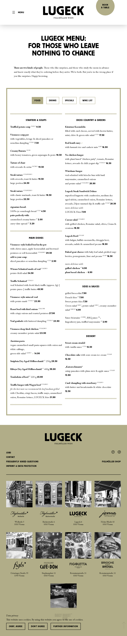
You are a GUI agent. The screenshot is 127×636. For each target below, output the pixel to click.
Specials (69, 100)
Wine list (87, 100)
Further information (65, 626)
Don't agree (38, 626)
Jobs (8, 452)
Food (37, 100)
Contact (10, 457)
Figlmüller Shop (111, 461)
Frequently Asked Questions (22, 461)
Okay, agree (15, 626)
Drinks (52, 100)
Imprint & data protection (21, 466)
